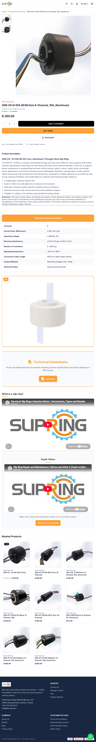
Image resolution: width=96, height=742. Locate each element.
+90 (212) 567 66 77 (10, 705)
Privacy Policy (7, 729)
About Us (5, 719)
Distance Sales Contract (59, 722)
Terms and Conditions (58, 719)
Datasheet (50, 379)
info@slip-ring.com (9, 708)
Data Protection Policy (58, 726)
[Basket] (77, 4)
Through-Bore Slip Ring (17, 12)
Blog (3, 726)
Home (4, 12)
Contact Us (54, 687)
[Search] (67, 4)
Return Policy (55, 729)
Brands (4, 722)
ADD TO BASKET (56, 124)
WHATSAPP (49, 138)
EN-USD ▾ (84, 4)
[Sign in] (72, 4)
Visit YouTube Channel (48, 523)
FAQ (52, 694)
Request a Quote (56, 690)
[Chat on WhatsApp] (91, 737)
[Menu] (92, 4)
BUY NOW (48, 131)
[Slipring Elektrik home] (7, 4)
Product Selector (56, 697)
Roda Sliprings (8, 102)
